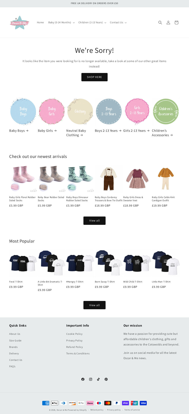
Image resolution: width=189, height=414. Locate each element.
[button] (61, 22)
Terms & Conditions (78, 353)
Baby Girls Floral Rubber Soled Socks (22, 199)
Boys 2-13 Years (106, 130)
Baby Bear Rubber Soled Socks (51, 199)
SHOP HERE (94, 77)
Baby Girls (45, 130)
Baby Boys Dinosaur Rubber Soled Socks (77, 199)
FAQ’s (12, 366)
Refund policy (97, 409)
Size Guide (15, 340)
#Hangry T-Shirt (74, 281)
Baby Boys (17, 130)
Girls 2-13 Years (134, 130)
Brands (13, 347)
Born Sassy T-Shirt (105, 281)
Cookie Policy (74, 333)
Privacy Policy (74, 340)
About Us (14, 333)
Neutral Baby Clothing (76, 132)
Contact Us (15, 360)
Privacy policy (114, 409)
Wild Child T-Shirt (132, 281)
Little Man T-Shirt (161, 281)
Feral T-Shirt (16, 281)
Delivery (14, 353)
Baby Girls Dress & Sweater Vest (133, 199)
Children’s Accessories (160, 132)
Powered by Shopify (77, 410)
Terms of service (132, 409)
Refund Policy (74, 347)
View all (94, 220)
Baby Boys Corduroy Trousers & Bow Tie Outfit (109, 199)
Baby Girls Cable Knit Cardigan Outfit (163, 199)
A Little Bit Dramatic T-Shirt (50, 283)
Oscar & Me (62, 410)
